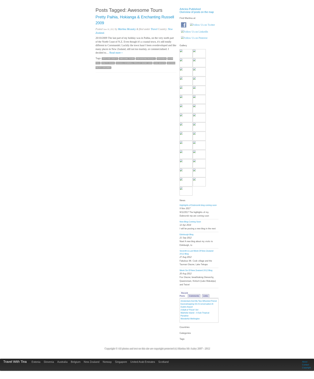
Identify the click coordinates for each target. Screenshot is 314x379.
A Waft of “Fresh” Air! (189, 310)
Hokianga (161, 58)
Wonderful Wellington (190, 319)
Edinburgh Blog (186, 234)
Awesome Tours (126, 58)
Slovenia (49, 361)
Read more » (116, 52)
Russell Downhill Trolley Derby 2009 (134, 63)
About (304, 362)
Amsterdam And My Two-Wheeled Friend (199, 301)
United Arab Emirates (142, 361)
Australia (62, 361)
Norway (107, 361)
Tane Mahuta (159, 63)
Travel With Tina (15, 361)
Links (205, 296)
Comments (194, 296)
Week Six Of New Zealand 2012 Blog (196, 270)
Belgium (75, 361)
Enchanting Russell (145, 58)
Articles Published (190, 9)
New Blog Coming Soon (190, 222)
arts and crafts (110, 58)
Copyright (306, 368)
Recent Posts (184, 294)
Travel (154, 29)
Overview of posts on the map (197, 12)
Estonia (36, 361)
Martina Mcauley (127, 29)
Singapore (121, 361)
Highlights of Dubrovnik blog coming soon (198, 205)
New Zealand (91, 361)
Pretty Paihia (108, 63)
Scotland (163, 361)
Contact (305, 365)
